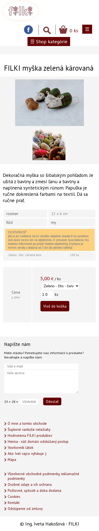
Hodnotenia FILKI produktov (30, 435)
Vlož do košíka (55, 306)
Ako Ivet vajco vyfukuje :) (27, 453)
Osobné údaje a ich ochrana (30, 484)
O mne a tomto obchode (27, 423)
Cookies (14, 496)
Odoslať (52, 401)
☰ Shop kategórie (48, 41)
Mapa (12, 459)
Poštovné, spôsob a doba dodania (34, 490)
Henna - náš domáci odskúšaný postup (38, 441)
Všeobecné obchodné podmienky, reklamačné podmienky (43, 476)
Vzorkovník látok (20, 447)
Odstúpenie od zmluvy (25, 508)
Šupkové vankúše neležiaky (29, 429)
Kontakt (14, 502)
